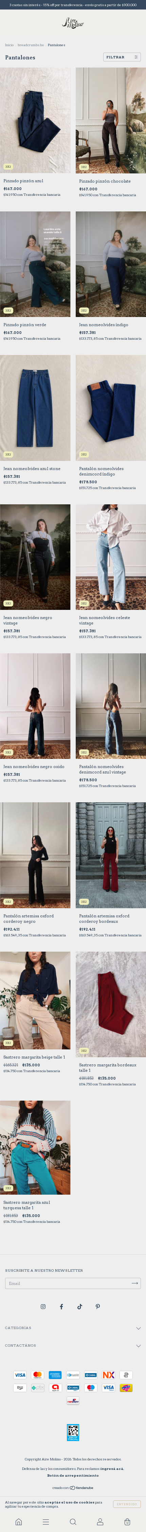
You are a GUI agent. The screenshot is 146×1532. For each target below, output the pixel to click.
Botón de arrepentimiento (73, 1475)
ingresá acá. (112, 1468)
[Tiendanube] (73, 1488)
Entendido (127, 1504)
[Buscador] (73, 1522)
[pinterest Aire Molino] (98, 1306)
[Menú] (45, 1522)
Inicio (9, 45)
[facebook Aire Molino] (62, 1306)
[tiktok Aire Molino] (80, 1306)
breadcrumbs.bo (31, 45)
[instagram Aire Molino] (43, 1306)
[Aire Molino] (18, 1522)
